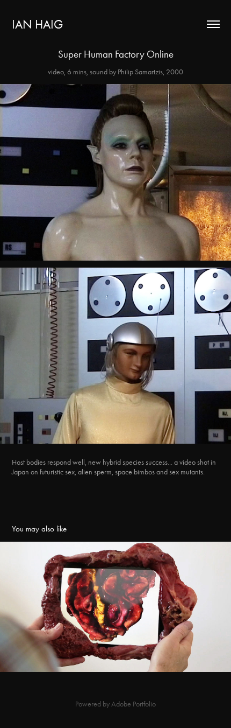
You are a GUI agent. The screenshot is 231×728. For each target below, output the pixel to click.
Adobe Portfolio (133, 704)
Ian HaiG (37, 24)
